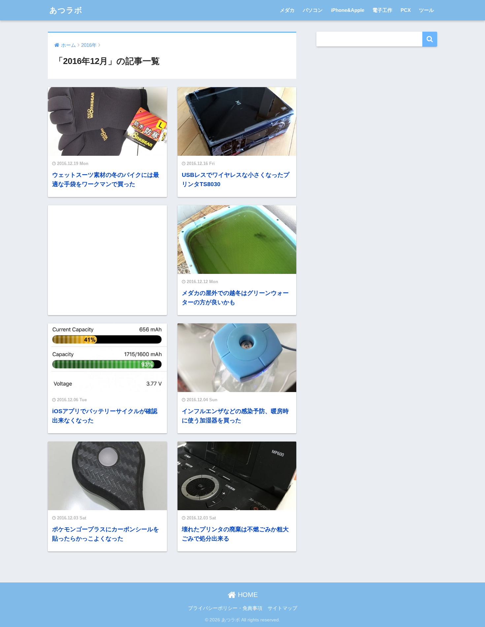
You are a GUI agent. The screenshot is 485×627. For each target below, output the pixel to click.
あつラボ (65, 10)
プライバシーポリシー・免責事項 (225, 608)
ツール (426, 10)
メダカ (287, 10)
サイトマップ (282, 608)
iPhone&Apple (347, 10)
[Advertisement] (107, 259)
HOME (247, 594)
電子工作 (382, 10)
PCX (406, 10)
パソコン (313, 10)
